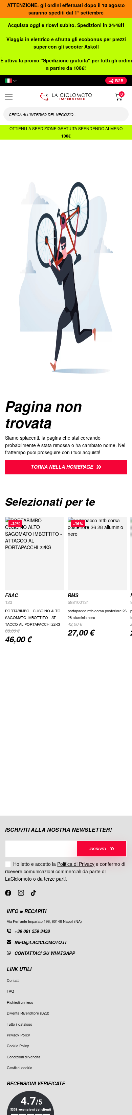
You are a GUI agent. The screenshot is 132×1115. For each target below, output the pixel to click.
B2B (119, 81)
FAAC (11, 595)
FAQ (10, 991)
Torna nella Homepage (62, 466)
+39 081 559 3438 (32, 931)
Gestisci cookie (19, 1067)
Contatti (13, 980)
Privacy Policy (18, 1034)
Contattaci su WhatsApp (45, 953)
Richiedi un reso (20, 1002)
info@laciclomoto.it (41, 942)
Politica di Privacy (75, 863)
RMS (73, 595)
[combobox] (66, 114)
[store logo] (66, 96)
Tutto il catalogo (19, 1024)
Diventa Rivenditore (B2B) (28, 1013)
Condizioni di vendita (23, 1056)
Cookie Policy (18, 1045)
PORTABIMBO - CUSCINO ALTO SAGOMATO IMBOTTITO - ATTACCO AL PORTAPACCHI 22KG (33, 617)
